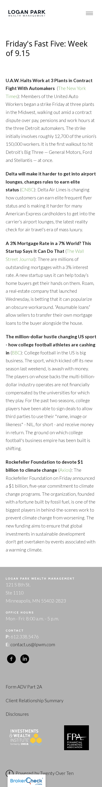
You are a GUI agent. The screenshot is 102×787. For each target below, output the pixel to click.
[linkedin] (24, 659)
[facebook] (11, 659)
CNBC (27, 189)
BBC (16, 352)
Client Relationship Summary (34, 700)
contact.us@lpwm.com (32, 644)
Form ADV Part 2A (24, 686)
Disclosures (17, 714)
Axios (65, 470)
